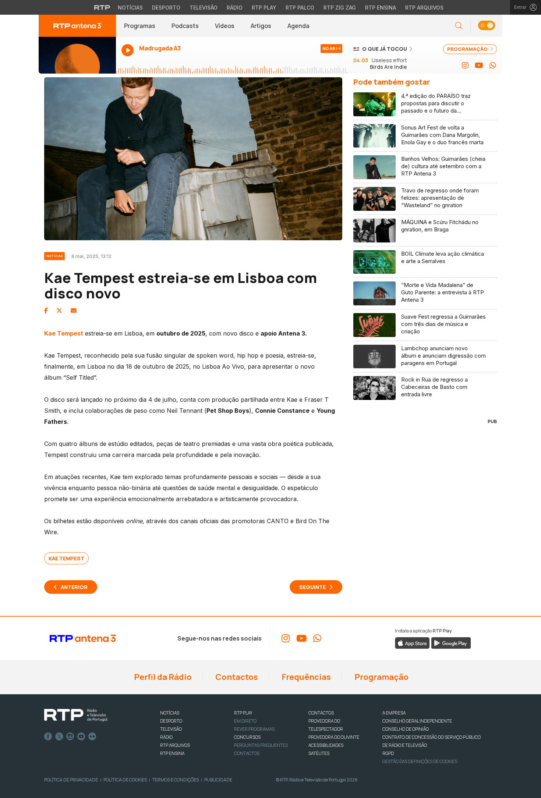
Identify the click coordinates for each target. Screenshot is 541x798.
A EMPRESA (394, 713)
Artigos (261, 26)
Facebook (48, 737)
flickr (92, 737)
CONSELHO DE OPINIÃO (405, 729)
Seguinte (312, 587)
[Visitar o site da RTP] (102, 7)
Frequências (305, 676)
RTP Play (264, 7)
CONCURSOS (247, 737)
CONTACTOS (321, 713)
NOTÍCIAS (169, 713)
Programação (381, 676)
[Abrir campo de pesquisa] (459, 26)
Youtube (81, 737)
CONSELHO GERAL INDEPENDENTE (417, 721)
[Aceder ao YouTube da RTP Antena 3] (479, 65)
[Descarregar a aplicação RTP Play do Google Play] (451, 642)
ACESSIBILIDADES (325, 745)
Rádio (235, 7)
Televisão (204, 7)
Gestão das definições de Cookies (419, 761)
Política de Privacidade (71, 780)
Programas (139, 26)
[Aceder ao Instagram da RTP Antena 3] (465, 65)
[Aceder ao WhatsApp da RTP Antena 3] (492, 65)
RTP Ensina (380, 7)
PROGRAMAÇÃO (468, 49)
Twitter (59, 737)
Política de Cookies (125, 780)
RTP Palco (300, 7)
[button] (486, 26)
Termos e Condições (175, 780)
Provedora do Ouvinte (333, 737)
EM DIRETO (245, 721)
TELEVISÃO (171, 729)
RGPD (388, 753)
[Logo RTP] (75, 715)
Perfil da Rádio (162, 676)
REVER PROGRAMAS (254, 729)
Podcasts (185, 26)
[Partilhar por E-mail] (74, 310)
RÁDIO (166, 737)
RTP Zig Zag (339, 7)
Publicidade (218, 780)
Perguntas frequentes (261, 745)
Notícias (130, 7)
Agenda (298, 26)
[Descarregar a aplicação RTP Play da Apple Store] (412, 642)
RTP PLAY (243, 713)
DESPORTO (171, 721)
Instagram (70, 737)
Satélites (318, 753)
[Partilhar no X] (59, 310)
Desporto (166, 7)
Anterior (74, 587)
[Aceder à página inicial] (77, 26)
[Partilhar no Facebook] (46, 310)
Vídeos (224, 26)
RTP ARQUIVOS (175, 745)
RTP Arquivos (424, 7)
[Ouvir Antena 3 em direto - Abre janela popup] (77, 55)
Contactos (236, 676)
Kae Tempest (66, 558)
